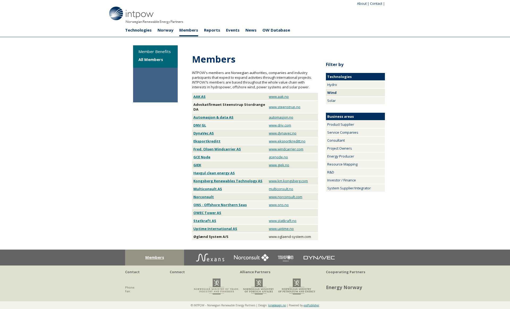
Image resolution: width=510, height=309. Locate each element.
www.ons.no (279, 204)
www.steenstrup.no (284, 107)
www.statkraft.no (282, 220)
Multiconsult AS (207, 188)
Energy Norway (344, 287)
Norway (165, 30)
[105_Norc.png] (251, 264)
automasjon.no (281, 117)
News (251, 30)
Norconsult (203, 196)
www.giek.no (279, 165)
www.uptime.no (281, 228)
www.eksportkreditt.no (287, 141)
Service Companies (342, 132)
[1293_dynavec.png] (319, 264)
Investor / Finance (341, 180)
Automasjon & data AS (213, 117)
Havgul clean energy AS (214, 173)
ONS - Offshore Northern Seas (220, 204)
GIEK (197, 165)
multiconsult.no (281, 188)
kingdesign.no (277, 305)
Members (188, 30)
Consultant (336, 140)
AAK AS (199, 96)
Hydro (332, 84)
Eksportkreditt (206, 141)
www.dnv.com (280, 125)
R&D (330, 172)
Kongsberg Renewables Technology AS (227, 181)
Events (233, 30)
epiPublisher (311, 305)
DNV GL (199, 125)
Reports (212, 30)
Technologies (138, 30)
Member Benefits (154, 51)
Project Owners (339, 148)
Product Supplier (340, 124)
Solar (331, 100)
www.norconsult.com (285, 196)
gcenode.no (278, 157)
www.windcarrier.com (286, 149)
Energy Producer (340, 156)
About (362, 3)
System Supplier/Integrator (349, 188)
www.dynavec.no (282, 133)
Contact (376, 3)
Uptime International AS (215, 228)
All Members (150, 59)
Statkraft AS (204, 220)
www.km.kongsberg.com (288, 181)
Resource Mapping (342, 164)
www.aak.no (279, 96)
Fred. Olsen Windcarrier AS (217, 149)
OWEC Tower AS (207, 212)
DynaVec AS (203, 133)
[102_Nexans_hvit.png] (210, 264)
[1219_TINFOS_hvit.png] (286, 264)
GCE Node (201, 157)
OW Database (276, 30)
